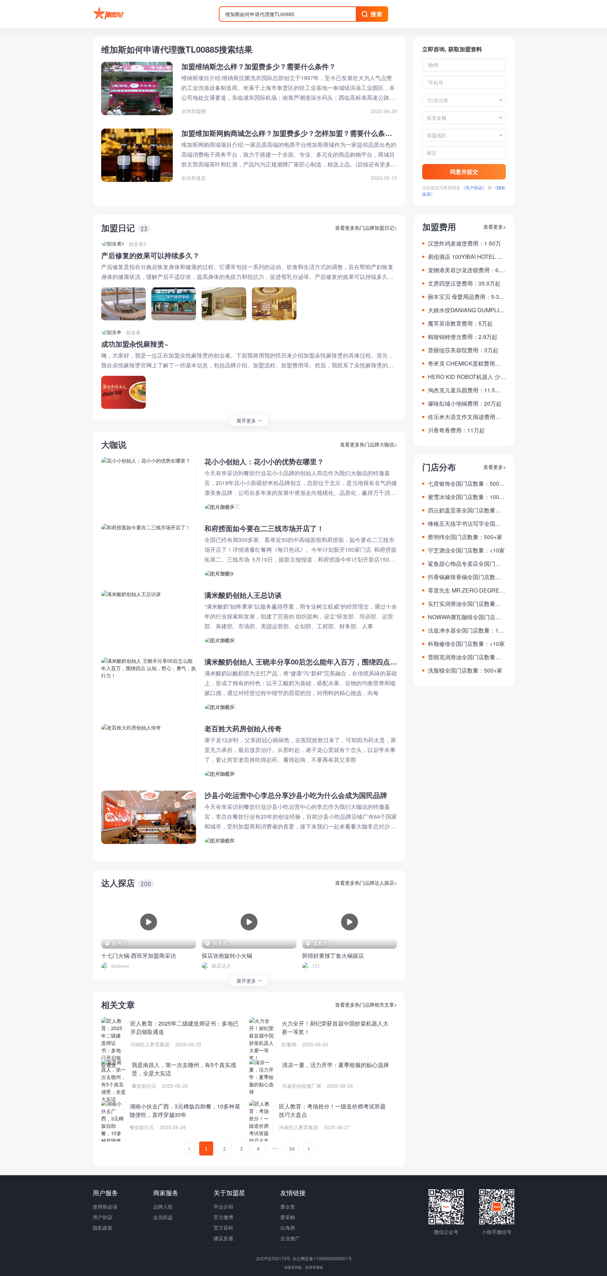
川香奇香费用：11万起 (456, 430)
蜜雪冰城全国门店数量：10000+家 (466, 497)
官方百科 (223, 1227)
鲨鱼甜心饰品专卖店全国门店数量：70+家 (464, 564)
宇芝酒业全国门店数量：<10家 (466, 550)
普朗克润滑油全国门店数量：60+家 (466, 657)
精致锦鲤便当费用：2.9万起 (462, 337)
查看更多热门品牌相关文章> (366, 1004)
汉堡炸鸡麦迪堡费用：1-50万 (464, 243)
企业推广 (290, 1238)
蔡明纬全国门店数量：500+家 (465, 537)
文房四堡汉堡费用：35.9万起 (464, 283)
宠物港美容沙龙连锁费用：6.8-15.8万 (466, 270)
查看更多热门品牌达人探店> (366, 882)
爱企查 (287, 1206)
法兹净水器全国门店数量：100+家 (466, 630)
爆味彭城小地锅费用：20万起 (465, 403)
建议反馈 (223, 1238)
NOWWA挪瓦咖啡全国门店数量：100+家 (464, 617)
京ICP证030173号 (274, 1258)
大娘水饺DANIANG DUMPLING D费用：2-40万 (465, 310)
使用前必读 (105, 1206)
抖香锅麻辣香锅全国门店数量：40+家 (461, 577)
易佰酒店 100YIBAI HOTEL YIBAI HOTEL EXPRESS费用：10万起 (467, 257)
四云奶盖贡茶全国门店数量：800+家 (466, 510)
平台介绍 (223, 1206)
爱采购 (287, 1217)
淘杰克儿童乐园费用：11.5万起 (464, 390)
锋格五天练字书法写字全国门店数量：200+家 (464, 523)
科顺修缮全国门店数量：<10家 (466, 644)
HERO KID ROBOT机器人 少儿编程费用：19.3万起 (467, 377)
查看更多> (494, 226)
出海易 (287, 1227)
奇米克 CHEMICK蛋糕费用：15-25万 (466, 363)
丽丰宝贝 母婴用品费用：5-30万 (465, 297)
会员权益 (163, 1217)
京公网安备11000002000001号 (322, 1258)
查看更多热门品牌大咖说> (368, 444)
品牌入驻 (163, 1206)
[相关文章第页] (189, 1148)
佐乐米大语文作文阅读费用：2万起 (466, 417)
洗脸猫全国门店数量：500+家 (465, 670)
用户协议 (102, 1217)
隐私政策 (102, 1227)
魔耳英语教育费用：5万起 (460, 323)
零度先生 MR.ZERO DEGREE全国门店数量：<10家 (465, 590)
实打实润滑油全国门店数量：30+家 (466, 604)
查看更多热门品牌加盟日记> (366, 227)
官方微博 (223, 1217)
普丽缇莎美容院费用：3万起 (463, 350)
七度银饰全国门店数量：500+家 (463, 483)
